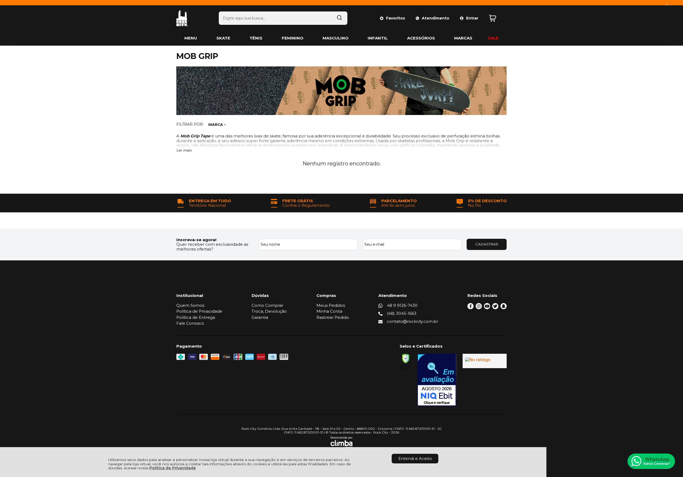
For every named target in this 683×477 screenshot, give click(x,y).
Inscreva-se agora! (196, 239)
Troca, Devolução (269, 311)
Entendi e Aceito (415, 458)
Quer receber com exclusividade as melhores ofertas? (212, 246)
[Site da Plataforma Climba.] (342, 442)
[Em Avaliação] (436, 380)
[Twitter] (495, 307)
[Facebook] (470, 307)
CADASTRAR (486, 244)
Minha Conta (329, 311)
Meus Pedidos (330, 305)
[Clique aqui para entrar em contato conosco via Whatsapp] (651, 461)
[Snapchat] (504, 307)
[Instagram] (479, 307)
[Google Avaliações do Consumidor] (485, 361)
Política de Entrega (195, 317)
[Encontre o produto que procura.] (339, 18)
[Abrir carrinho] (496, 18)
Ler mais (184, 150)
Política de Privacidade (172, 468)
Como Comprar (267, 305)
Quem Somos (190, 305)
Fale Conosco (190, 323)
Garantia (260, 317)
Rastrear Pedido (332, 317)
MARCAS (463, 38)
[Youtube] (487, 307)
